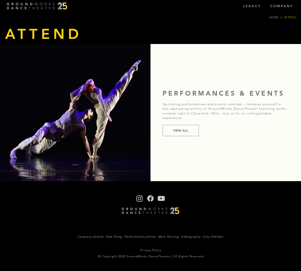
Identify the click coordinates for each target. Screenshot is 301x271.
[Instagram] (139, 198)
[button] (252, 6)
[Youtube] (161, 198)
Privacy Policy (150, 250)
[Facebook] (150, 198)
